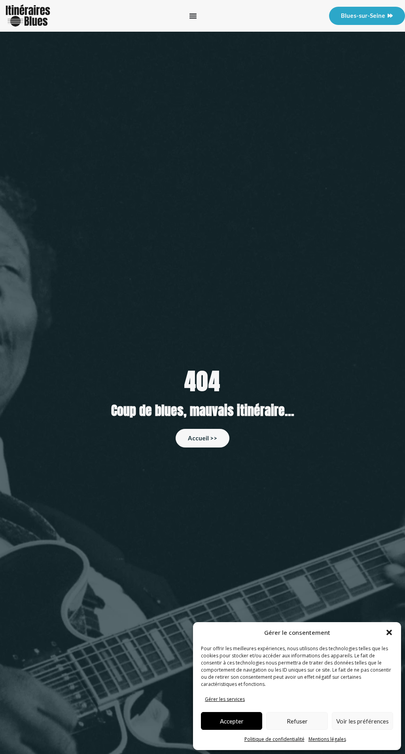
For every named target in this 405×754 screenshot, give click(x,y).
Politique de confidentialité (274, 739)
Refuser (297, 721)
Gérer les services (225, 699)
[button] (389, 632)
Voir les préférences (362, 721)
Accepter (232, 721)
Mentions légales (327, 739)
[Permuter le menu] (193, 16)
